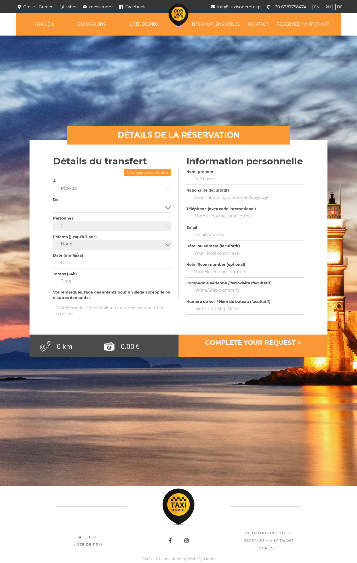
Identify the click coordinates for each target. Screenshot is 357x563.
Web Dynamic (201, 558)
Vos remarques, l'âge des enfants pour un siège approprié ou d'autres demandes (111, 295)
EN (316, 7)
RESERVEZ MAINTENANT (316, 24)
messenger (101, 6)
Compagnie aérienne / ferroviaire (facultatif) (229, 283)
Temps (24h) (65, 274)
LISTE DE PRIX (141, 24)
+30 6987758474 (289, 6)
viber (71, 6)
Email (191, 227)
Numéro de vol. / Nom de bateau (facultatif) (228, 301)
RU (328, 7)
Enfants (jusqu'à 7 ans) (75, 236)
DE (339, 7)
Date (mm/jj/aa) (68, 255)
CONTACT (266, 24)
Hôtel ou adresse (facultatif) (213, 246)
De (56, 199)
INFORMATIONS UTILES (218, 24)
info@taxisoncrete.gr (239, 6)
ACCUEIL (31, 24)
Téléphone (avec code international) (221, 208)
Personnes (63, 218)
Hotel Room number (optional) (215, 264)
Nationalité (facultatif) (207, 190)
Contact (269, 548)
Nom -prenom (199, 171)
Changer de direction (147, 172)
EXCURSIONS (83, 24)
